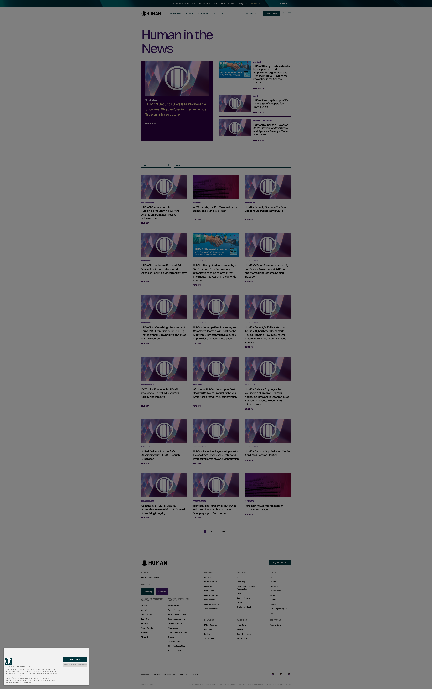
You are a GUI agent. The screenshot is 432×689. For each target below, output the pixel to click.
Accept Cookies (75, 659)
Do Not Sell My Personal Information (75, 665)
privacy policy (26, 682)
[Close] (85, 652)
